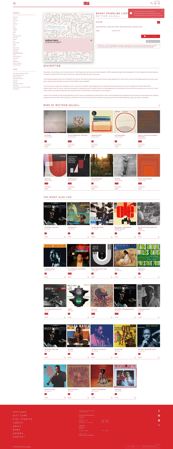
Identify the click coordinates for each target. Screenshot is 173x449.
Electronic (15, 17)
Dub (14, 41)
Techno (15, 30)
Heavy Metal (16, 58)
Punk (14, 46)
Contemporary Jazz (17, 52)
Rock (14, 22)
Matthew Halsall (108, 16)
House (14, 44)
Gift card (20, 415)
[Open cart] (155, 3)
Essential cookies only (149, 446)
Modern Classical (17, 56)
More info (28, 446)
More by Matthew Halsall (62, 105)
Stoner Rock (16, 47)
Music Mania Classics (18, 78)
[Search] (152, 3)
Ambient (15, 29)
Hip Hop (15, 18)
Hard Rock (15, 23)
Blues (14, 32)
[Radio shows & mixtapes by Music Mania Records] (159, 425)
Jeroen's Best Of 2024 (113, 26)
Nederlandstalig (17, 64)
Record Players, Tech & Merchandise (22, 87)
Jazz (14, 25)
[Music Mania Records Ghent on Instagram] (159, 416)
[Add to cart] (64, 237)
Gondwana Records (101, 26)
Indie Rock (15, 37)
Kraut (14, 54)
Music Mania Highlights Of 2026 (20, 73)
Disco (14, 27)
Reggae (15, 39)
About (17, 426)
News (17, 429)
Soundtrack (16, 49)
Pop (14, 34)
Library (14, 59)
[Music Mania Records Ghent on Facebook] (159, 411)
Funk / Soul (15, 20)
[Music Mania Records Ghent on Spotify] (159, 420)
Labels (18, 422)
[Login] (159, 3)
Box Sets (15, 82)
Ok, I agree (131, 446)
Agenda (18, 433)
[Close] (162, 11)
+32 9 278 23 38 (83, 411)
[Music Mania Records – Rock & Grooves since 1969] (86, 3)
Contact (19, 437)
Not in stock (154, 41)
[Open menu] (14, 3)
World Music (16, 61)
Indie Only (15, 80)
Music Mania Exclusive (18, 75)
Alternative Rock (17, 35)
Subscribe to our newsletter (86, 435)
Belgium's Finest (17, 76)
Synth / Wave (16, 42)
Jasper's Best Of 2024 (125, 26)
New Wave (15, 51)
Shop (23, 412)
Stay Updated (23, 419)
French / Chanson (17, 63)
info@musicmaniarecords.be (86, 410)
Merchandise (16, 88)
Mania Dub (15, 85)
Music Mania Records (18, 83)
